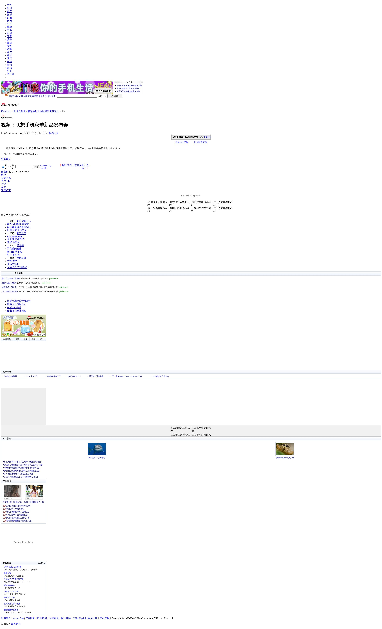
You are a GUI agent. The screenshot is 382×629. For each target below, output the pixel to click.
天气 (9, 58)
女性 (9, 46)
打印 (3, 184)
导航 (9, 71)
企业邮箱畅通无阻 (16, 310)
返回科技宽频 (181, 142)
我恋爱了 (21, 233)
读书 (9, 49)
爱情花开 (21, 258)
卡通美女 (12, 267)
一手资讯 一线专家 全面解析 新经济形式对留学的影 (35, 287)
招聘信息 (54, 618)
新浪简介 (6, 618)
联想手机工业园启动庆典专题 (43, 111)
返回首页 (6, 190)
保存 (3, 175)
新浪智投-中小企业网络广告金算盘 (30, 278)
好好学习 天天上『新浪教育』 (26, 283)
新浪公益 (16, 215)
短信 (9, 61)
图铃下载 (6, 215)
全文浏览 (6, 178)
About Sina (18, 618)
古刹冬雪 (12, 261)
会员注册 (92, 618)
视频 (9, 30)
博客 (9, 27)
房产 (9, 39)
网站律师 (66, 618)
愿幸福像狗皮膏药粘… (19, 227)
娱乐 (9, 14)
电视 (9, 33)
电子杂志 (26, 215)
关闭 (3, 187)
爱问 (9, 64)
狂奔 (9, 255)
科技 (9, 24)
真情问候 (22, 267)
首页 (9, 5)
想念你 (10, 251)
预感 (9, 242)
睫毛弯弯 (19, 239)
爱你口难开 (13, 264)
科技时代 (6, 111)
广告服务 (30, 618)
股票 (9, 21)
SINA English (79, 618)
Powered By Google (46, 166)
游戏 (9, 42)
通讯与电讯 (19, 111)
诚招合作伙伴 (14, 307)
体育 (9, 11)
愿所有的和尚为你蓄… (19, 224)
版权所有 (16, 623)
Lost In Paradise (14, 236)
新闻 (9, 8)
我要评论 (6, 159)
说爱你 (16, 242)
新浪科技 (53, 133)
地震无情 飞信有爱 (17, 230)
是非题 (10, 239)
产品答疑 (104, 618)
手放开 (20, 245)
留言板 (4, 171)
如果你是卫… (24, 221)
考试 (9, 52)
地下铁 (18, 251)
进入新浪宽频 (200, 142)
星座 (9, 55)
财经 (9, 17)
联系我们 (42, 618)
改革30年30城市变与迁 (19, 301)
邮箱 (9, 67)
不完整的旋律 (14, 248)
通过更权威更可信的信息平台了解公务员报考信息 (35, 291)
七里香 (16, 255)
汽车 (9, 36)
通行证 (10, 74)
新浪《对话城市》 (16, 304)
